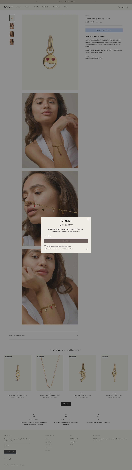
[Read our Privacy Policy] (87, 249)
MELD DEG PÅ (66, 241)
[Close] (88, 219)
